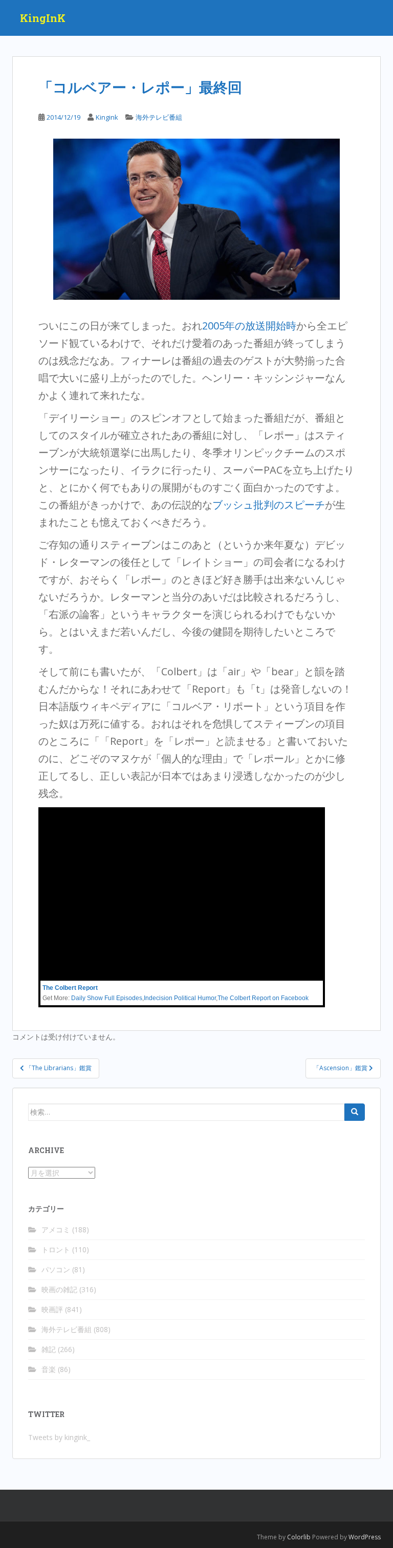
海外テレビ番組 (159, 117)
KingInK (43, 18)
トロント (55, 1249)
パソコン (55, 1269)
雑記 (48, 1349)
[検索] (354, 1112)
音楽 (48, 1369)
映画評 (52, 1309)
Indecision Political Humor (180, 998)
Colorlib (299, 1537)
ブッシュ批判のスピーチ (268, 505)
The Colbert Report (70, 987)
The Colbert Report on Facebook (263, 998)
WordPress (364, 1537)
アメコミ (55, 1229)
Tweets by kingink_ (59, 1437)
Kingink (107, 117)
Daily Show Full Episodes (106, 998)
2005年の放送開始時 (249, 326)
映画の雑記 (59, 1289)
